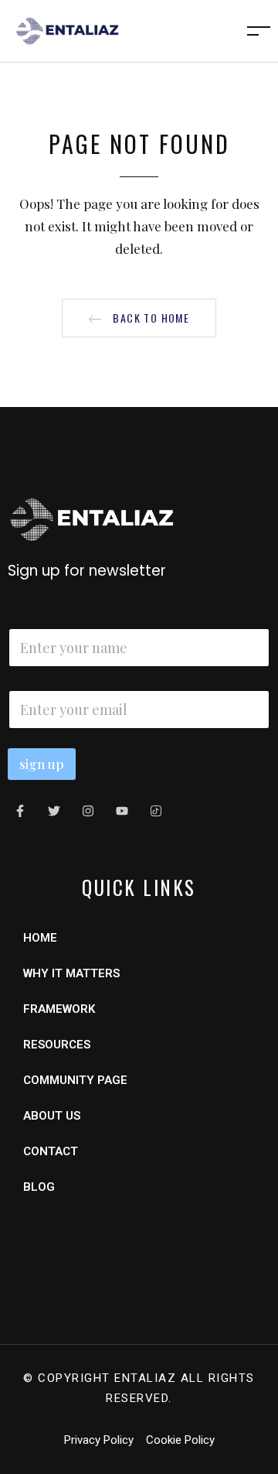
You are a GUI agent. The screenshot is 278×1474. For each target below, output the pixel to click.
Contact (50, 1151)
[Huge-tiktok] (156, 811)
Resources (56, 1045)
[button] (139, 318)
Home (40, 938)
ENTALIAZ (145, 1378)
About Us (51, 1116)
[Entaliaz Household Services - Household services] (67, 29)
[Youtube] (122, 811)
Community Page (75, 1080)
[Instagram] (88, 811)
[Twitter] (54, 811)
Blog (39, 1187)
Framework (59, 1009)
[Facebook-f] (20, 811)
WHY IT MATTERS (71, 973)
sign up (41, 763)
